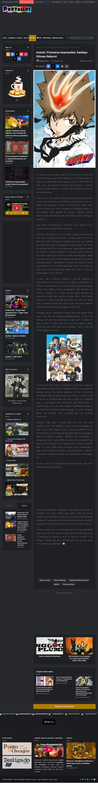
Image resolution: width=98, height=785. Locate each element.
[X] (53, 66)
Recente (10, 505)
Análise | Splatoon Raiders (15, 336)
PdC (40, 38)
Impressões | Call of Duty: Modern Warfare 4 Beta (22, 514)
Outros (26, 38)
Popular (24, 505)
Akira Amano (45, 580)
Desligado (47, 38)
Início (39, 47)
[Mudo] (23, 213)
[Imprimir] (67, 66)
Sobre (65, 2)
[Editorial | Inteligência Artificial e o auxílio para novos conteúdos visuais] (81, 750)
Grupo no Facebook (89, 2)
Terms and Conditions (44, 784)
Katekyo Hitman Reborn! (79, 580)
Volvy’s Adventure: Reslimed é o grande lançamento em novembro (16, 158)
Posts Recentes (56, 2)
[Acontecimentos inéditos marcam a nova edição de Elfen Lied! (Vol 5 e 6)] (44, 681)
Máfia (57, 584)
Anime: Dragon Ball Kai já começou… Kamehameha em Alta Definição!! (64, 679)
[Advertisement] (66, 19)
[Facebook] (48, 66)
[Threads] (15, 59)
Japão (43, 47)
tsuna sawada (69, 584)
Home (5, 38)
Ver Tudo (32, 38)
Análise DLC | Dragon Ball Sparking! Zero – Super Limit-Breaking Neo (16, 312)
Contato (71, 2)
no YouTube (44, 760)
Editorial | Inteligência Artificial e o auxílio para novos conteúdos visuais (80, 763)
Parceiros (78, 2)
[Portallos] (17, 9)
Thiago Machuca (44, 61)
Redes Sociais (58, 38)
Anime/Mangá (60, 580)
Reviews (19, 38)
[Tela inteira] (26, 213)
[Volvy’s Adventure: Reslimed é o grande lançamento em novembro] (17, 147)
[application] (17, 208)
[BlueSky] (19, 59)
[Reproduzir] (8, 213)
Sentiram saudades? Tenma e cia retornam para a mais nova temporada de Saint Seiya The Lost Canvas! (84, 691)
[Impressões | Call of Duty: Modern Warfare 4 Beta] (10, 515)
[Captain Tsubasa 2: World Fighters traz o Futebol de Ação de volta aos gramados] (17, 122)
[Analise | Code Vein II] (17, 348)
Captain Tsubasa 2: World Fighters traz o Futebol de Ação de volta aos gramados (16, 133)
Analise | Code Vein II (13, 357)
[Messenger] (58, 66)
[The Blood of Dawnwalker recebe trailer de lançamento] (17, 173)
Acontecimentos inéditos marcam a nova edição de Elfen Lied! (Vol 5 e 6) (44, 689)
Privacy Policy (56, 784)
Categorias (12, 38)
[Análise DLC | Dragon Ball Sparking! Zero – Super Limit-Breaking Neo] (17, 301)
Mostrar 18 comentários (64, 706)
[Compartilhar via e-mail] (62, 66)
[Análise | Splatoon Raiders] (17, 327)
